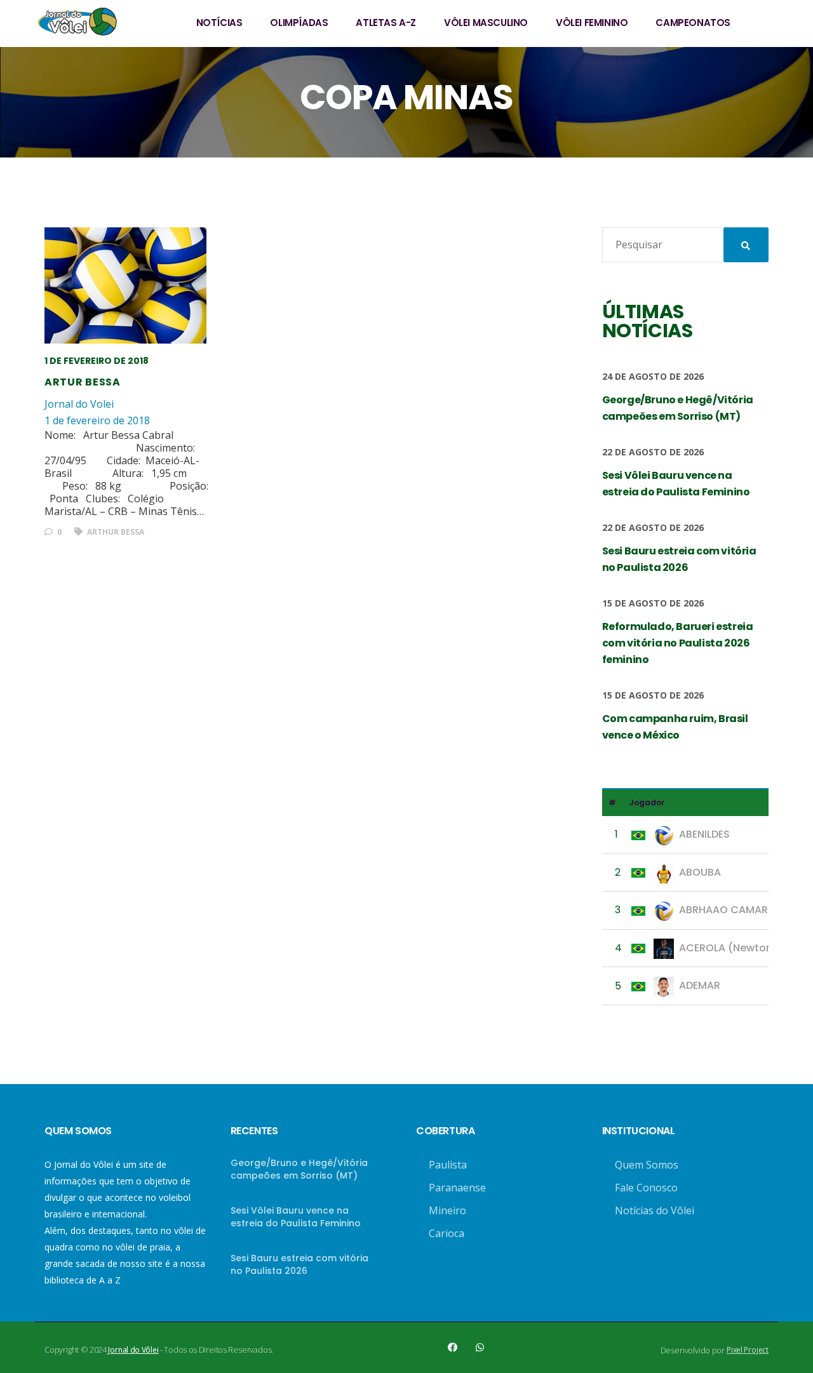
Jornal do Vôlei (133, 1349)
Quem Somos (646, 1165)
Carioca (446, 1233)
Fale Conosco (646, 1188)
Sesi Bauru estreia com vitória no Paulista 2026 (299, 1264)
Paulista (448, 1165)
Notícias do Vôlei (654, 1210)
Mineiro (447, 1210)
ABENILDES (704, 834)
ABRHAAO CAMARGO (731, 909)
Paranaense (457, 1188)
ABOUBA (700, 872)
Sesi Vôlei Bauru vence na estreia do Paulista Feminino (296, 1216)
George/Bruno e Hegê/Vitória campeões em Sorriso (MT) (299, 1169)
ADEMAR (699, 985)
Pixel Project (748, 1349)
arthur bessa (114, 531)
